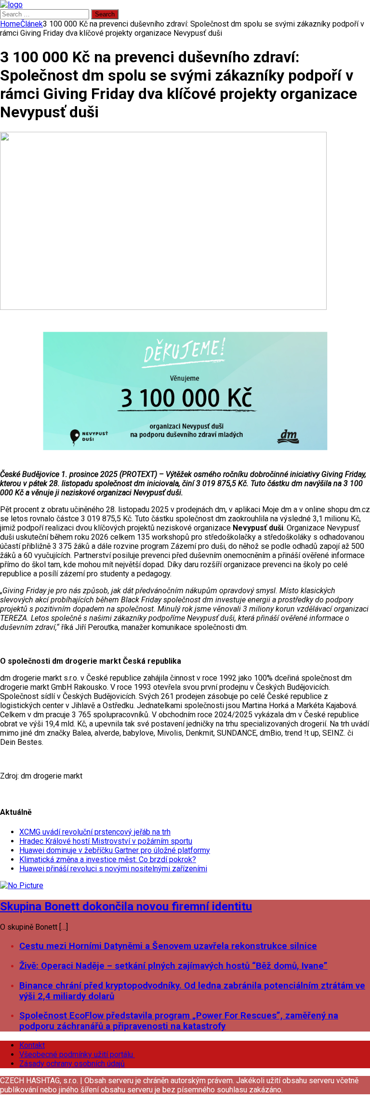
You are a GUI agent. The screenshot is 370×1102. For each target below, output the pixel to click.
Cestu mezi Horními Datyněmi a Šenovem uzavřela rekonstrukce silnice (168, 946)
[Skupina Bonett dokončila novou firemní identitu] (21, 885)
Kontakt (32, 1045)
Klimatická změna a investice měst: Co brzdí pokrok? (107, 859)
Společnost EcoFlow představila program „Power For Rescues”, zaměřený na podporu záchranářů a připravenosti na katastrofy (178, 1021)
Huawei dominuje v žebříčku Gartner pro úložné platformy (114, 850)
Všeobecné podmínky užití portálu (77, 1054)
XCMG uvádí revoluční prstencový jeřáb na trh (95, 832)
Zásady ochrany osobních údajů (72, 1063)
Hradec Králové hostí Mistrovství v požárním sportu (105, 841)
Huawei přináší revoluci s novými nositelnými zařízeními (113, 868)
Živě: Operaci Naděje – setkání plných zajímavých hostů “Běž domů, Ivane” (173, 966)
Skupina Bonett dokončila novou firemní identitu (126, 906)
